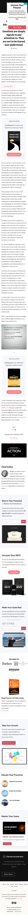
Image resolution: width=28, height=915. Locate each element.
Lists (12, 886)
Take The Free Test (9, 743)
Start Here (8, 874)
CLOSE (25, 3)
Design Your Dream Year (15, 781)
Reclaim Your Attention (15, 791)
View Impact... (19, 898)
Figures (25, 884)
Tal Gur (12, 471)
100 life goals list (21, 417)
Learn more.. (5, 710)
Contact (15, 890)
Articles (12, 884)
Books (16, 884)
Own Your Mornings (14, 800)
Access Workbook (14, 572)
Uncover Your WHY (11, 555)
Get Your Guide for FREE (14, 154)
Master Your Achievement (13, 837)
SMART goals (4, 407)
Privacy (16, 886)
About (4, 884)
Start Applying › (14, 438)
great (11, 434)
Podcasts (21, 884)
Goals (8, 884)
